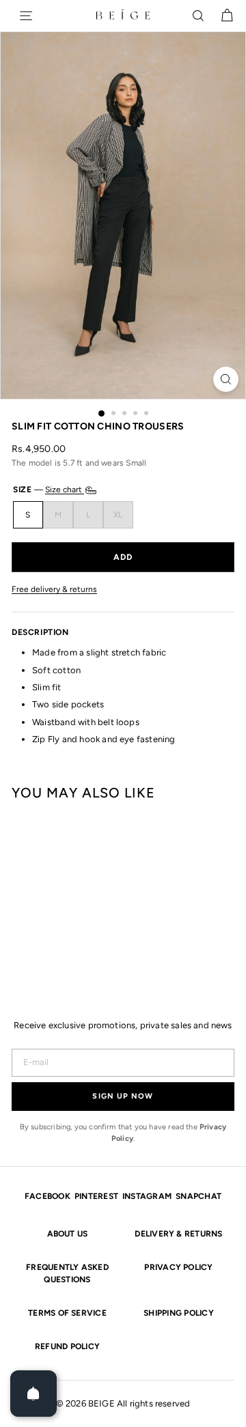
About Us (67, 1234)
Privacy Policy (178, 1267)
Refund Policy (67, 1346)
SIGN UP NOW (122, 1096)
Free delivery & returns (54, 589)
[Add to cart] (123, 557)
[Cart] (227, 16)
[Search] (198, 16)
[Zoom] (225, 379)
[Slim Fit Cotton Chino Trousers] (20, 894)
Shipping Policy (179, 1313)
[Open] (33, 1393)
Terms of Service (67, 1313)
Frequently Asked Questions (67, 1273)
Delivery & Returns (178, 1234)
